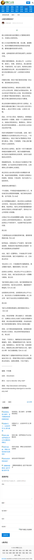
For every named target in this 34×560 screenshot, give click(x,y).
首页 (3, 7)
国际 (12, 7)
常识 (26, 7)
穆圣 (7, 9)
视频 (3, 11)
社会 (21, 9)
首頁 (13, 15)
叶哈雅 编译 (8, 23)
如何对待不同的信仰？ (19, 458)
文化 (21, 11)
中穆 (17, 7)
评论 (3, 484)
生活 (17, 9)
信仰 (21, 7)
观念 (12, 11)
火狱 (4, 402)
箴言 (17, 11)
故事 (26, 9)
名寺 (26, 11)
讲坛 (12, 9)
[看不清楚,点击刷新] (25, 529)
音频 (30, 9)
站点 (3, 518)
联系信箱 (4, 558)
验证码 (4, 526)
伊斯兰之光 (19, 547)
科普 (30, 11)
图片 (7, 11)
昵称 (3, 503)
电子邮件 (4, 510)
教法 (30, 7)
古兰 (3, 9)
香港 (7, 7)
